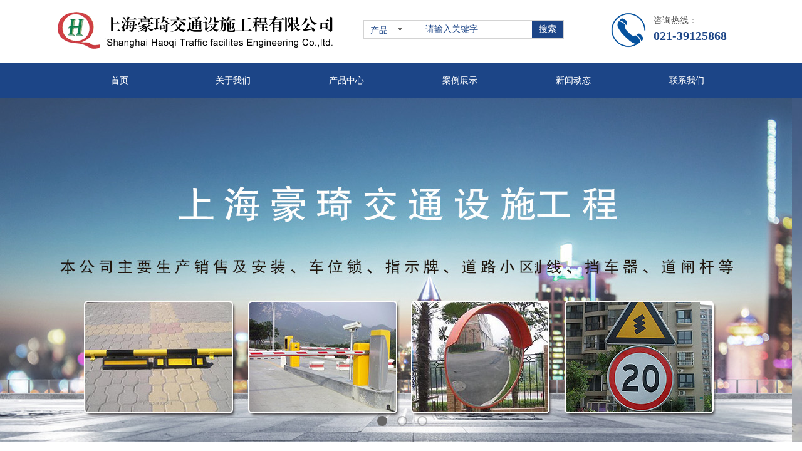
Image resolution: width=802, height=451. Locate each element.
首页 (119, 80)
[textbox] (476, 29)
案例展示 (459, 80)
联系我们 (686, 80)
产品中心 (346, 80)
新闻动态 (573, 80)
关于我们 (233, 80)
